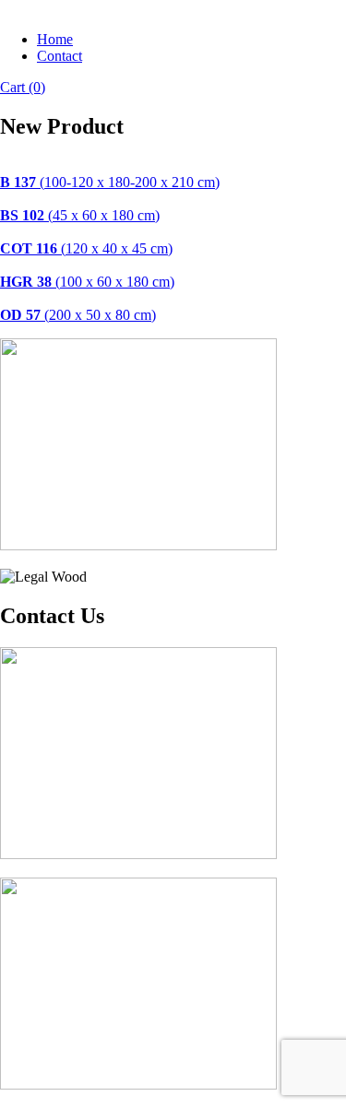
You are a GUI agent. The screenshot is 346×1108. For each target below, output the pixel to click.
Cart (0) (22, 87)
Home (55, 39)
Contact (59, 56)
